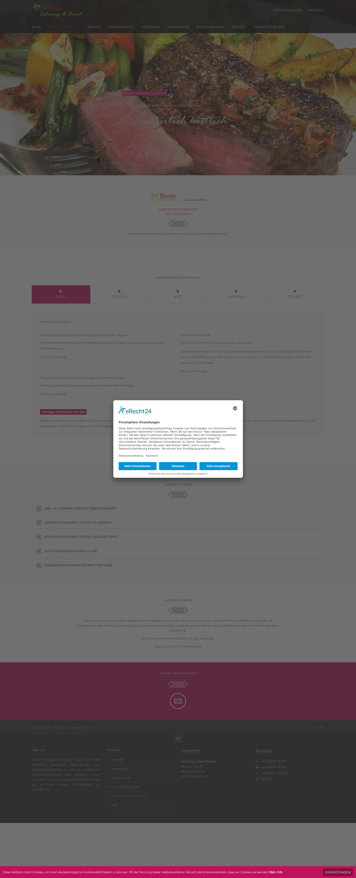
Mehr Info (276, 872)
